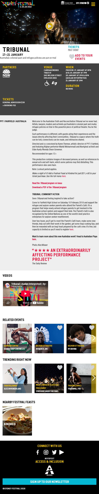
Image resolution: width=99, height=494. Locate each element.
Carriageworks (51, 70)
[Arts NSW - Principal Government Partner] (68, 4)
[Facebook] (38, 452)
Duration (72, 86)
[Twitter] (54, 452)
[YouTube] (61, 452)
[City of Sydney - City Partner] (83, 4)
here (63, 176)
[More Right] (93, 338)
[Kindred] (17, 421)
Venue (48, 67)
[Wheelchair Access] (47, 83)
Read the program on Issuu (47, 183)
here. (72, 229)
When (70, 67)
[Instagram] (46, 452)
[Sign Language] (54, 83)
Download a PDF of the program (49, 187)
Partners (9, 67)
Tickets (8, 99)
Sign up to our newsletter (49, 482)
